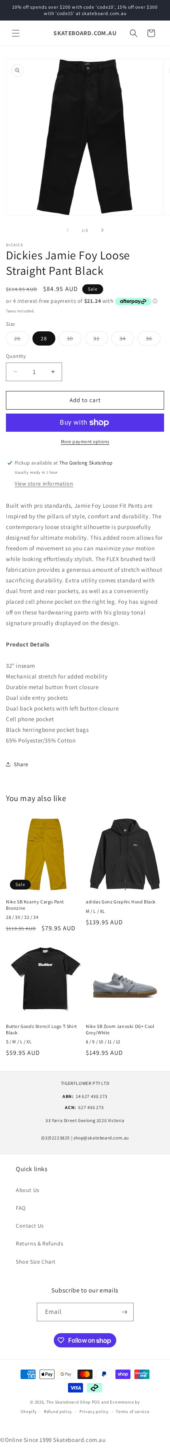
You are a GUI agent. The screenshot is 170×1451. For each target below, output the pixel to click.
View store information (44, 483)
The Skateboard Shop (68, 1402)
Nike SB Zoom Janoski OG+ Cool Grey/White (120, 1029)
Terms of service (132, 1411)
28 (44, 338)
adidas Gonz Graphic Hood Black (121, 902)
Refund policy (58, 1411)
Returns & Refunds (39, 1243)
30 (74, 340)
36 (153, 340)
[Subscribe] (124, 1312)
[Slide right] (102, 230)
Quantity (16, 356)
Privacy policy (94, 1411)
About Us (28, 1190)
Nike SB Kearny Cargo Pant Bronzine (35, 905)
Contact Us (30, 1225)
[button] (16, 33)
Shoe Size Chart (36, 1261)
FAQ (21, 1207)
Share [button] (21, 764)
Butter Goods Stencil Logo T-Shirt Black (41, 1029)
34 (126, 340)
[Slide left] (67, 230)
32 (100, 340)
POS (96, 1402)
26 (21, 340)
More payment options (85, 441)
